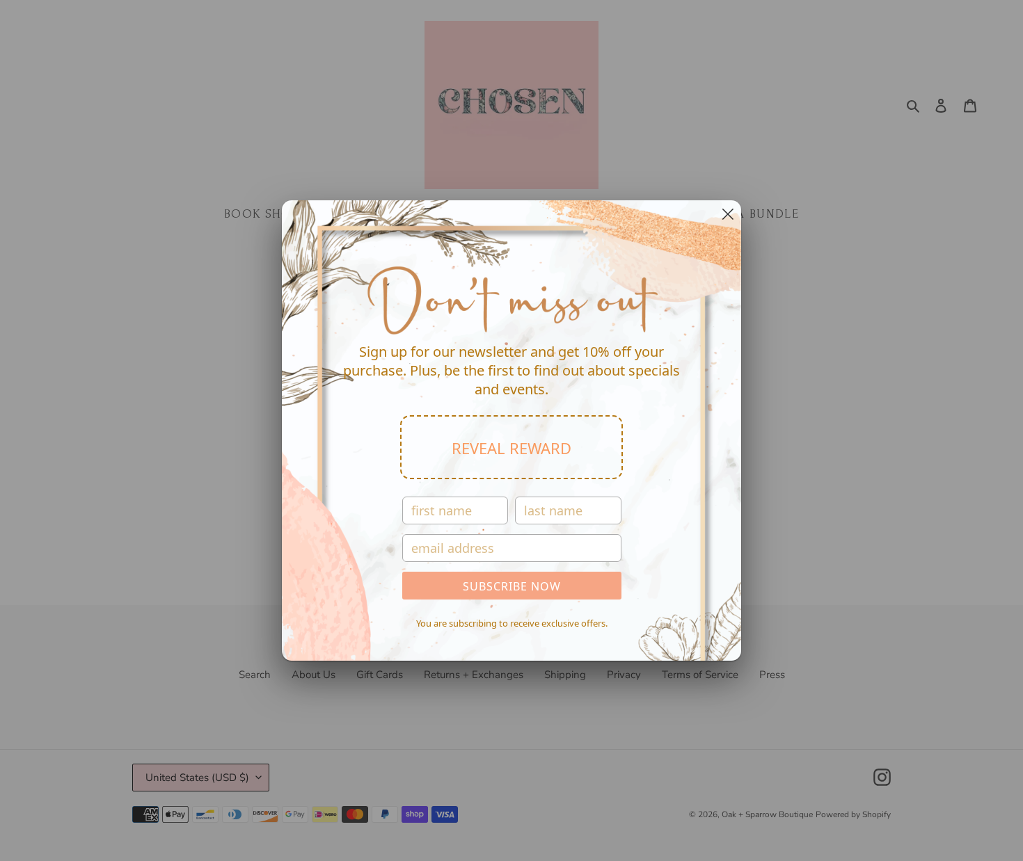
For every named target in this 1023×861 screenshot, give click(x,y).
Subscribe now (512, 586)
